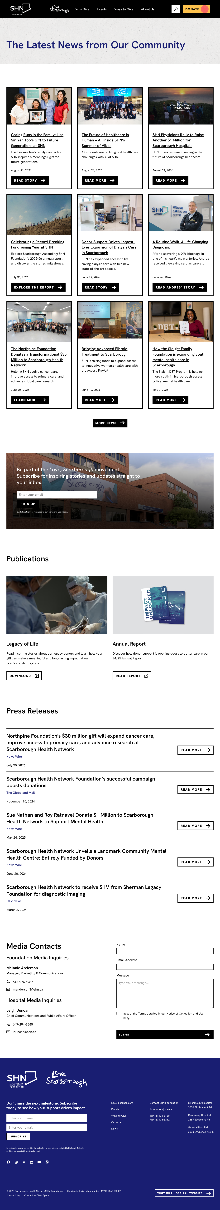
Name (120, 944)
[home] (21, 9)
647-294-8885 (23, 1024)
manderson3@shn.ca (28, 989)
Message (122, 975)
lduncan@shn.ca (24, 1032)
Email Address (126, 960)
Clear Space (43, 1195)
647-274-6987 (23, 982)
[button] (82, 9)
